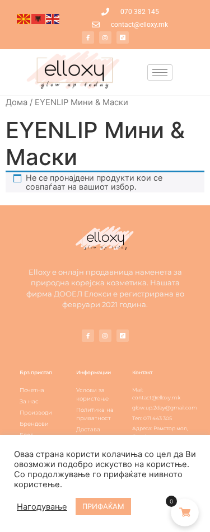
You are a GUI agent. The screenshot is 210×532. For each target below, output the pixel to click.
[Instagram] (105, 37)
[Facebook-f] (88, 37)
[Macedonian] (24, 18)
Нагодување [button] (42, 507)
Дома (16, 102)
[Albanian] (38, 18)
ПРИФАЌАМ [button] (103, 506)
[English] (53, 18)
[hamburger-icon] (159, 72)
